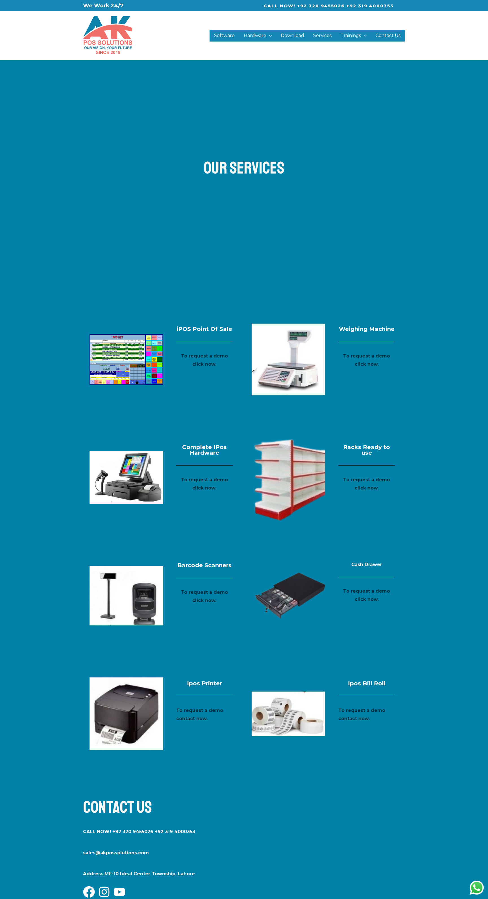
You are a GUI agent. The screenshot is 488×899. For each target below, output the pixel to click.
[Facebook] (89, 892)
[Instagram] (104, 892)
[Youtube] (119, 892)
